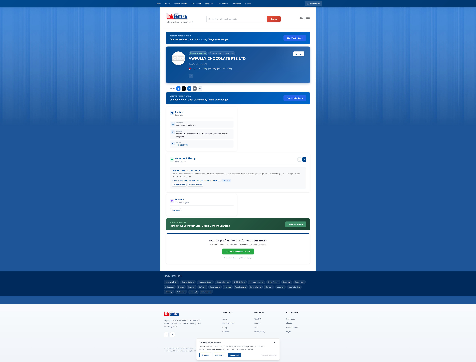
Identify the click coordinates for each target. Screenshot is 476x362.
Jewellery (191, 287)
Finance (181, 287)
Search (274, 19)
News (167, 3)
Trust (256, 327)
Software (202, 287)
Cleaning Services (223, 282)
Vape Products (240, 287)
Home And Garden (205, 282)
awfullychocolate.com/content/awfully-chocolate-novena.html (197, 180)
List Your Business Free (237, 251)
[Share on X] (184, 88)
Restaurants (181, 292)
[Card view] (300, 159)
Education (286, 282)
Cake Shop (175, 210)
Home (158, 3)
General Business (188, 282)
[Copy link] (200, 88)
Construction (299, 282)
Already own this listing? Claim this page (238, 258)
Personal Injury (255, 287)
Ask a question (196, 185)
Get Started (196, 3)
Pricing (224, 327)
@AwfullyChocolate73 (198, 64)
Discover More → (296, 224)
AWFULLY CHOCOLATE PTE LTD (186, 170)
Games (248, 3)
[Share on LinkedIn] (189, 88)
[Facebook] (191, 76)
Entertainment (206, 292)
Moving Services (294, 287)
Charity (289, 323)
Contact (257, 323)
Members (209, 3)
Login (300, 54)
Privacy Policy (259, 332)
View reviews (180, 185)
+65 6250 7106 (182, 145)
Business (227, 287)
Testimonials (223, 3)
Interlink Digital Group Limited (174, 351)
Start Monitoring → (295, 38)
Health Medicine (239, 282)
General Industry (171, 282)
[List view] (304, 159)
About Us (258, 319)
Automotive (169, 287)
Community (291, 319)
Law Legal (193, 292)
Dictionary (236, 3)
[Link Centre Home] (180, 16)
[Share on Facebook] (178, 88)
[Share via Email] (195, 88)
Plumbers (269, 287)
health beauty (215, 287)
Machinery (280, 287)
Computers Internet (256, 282)
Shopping (168, 292)
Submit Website (180, 3)
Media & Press (292, 327)
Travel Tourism (273, 282)
